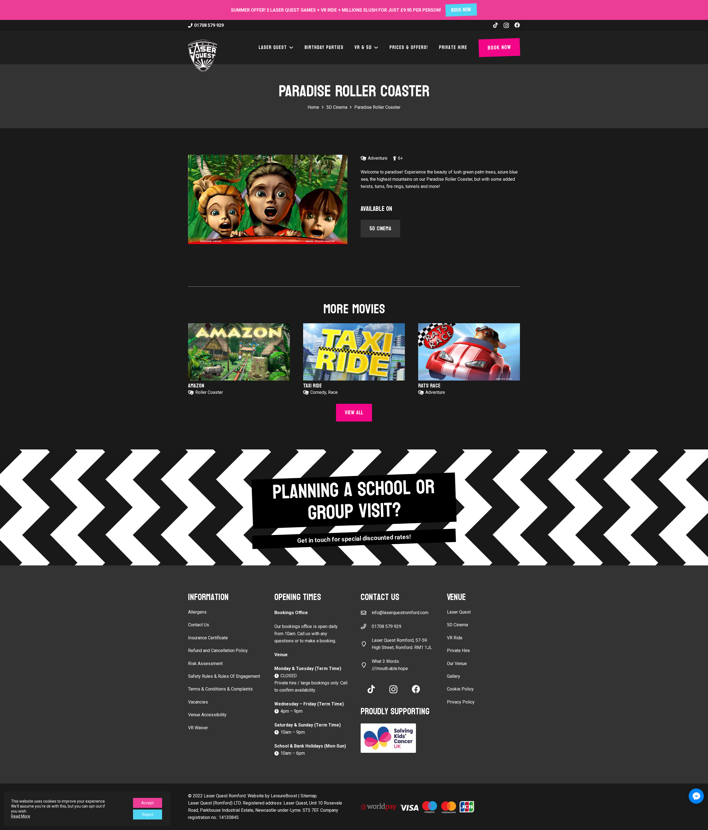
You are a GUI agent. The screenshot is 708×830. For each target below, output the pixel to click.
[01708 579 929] (366, 626)
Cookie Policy (460, 689)
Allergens (197, 612)
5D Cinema (457, 624)
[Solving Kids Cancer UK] (397, 738)
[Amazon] (239, 352)
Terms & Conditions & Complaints (220, 689)
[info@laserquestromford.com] (366, 612)
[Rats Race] (469, 352)
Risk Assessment (205, 663)
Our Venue (457, 663)
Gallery (453, 676)
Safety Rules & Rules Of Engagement (224, 676)
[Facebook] (517, 25)
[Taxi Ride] (354, 352)
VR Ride (454, 637)
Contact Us (198, 624)
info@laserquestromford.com (400, 612)
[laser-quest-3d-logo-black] (202, 56)
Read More (20, 816)
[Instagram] (506, 25)
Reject (147, 814)
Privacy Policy (461, 702)
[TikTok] (495, 25)
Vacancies (198, 702)
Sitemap (309, 795)
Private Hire (458, 650)
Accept (147, 803)
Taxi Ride (312, 386)
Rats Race (429, 386)
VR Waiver (198, 727)
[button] (290, 47)
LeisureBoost (284, 795)
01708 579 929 (386, 626)
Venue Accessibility (207, 714)
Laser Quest (459, 612)
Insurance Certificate (208, 637)
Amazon (196, 386)
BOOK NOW (461, 10)
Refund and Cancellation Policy (218, 650)
